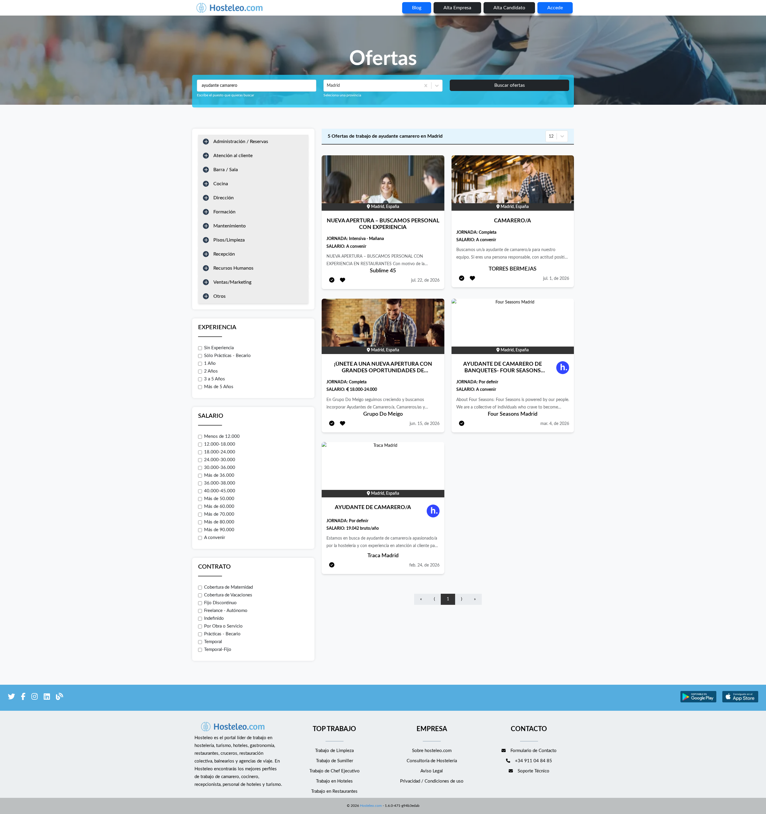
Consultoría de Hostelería (432, 761)
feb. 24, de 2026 (424, 565)
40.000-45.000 (219, 491)
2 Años (211, 371)
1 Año (210, 363)
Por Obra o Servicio (223, 626)
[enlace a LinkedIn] (47, 697)
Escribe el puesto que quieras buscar (225, 95)
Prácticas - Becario (222, 634)
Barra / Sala (225, 169)
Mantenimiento (229, 226)
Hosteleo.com (371, 805)
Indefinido (214, 618)
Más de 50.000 (219, 498)
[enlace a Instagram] (34, 697)
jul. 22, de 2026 (425, 280)
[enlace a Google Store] (698, 701)
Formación (224, 211)
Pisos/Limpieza (229, 240)
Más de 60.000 (219, 506)
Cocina (220, 183)
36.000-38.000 (219, 483)
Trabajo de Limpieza (334, 750)
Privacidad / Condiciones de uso (431, 781)
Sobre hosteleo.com (432, 750)
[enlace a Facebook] (23, 697)
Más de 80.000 (219, 522)
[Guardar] (342, 280)
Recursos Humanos (233, 268)
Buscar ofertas (509, 85)
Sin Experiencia (219, 348)
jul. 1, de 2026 (556, 279)
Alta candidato (509, 7)
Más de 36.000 (219, 475)
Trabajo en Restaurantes (334, 791)
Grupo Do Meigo (383, 414)
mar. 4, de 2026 (554, 424)
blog (416, 7)
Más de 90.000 (219, 530)
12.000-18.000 (219, 444)
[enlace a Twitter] (11, 697)
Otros (219, 296)
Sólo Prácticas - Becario (227, 355)
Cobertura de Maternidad (228, 587)
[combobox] (327, 85)
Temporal (213, 642)
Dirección (223, 197)
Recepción (224, 254)
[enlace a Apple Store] (740, 701)
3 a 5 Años (214, 379)
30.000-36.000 (219, 467)
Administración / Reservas (240, 141)
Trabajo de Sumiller (334, 761)
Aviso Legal (431, 771)
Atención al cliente (233, 155)
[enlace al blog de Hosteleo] (59, 697)
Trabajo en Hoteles (334, 781)
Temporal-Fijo (217, 649)
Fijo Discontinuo (220, 603)
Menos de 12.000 (222, 436)
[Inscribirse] (331, 280)
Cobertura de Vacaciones (228, 595)
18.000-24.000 (219, 452)
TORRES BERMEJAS (512, 269)
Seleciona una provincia (342, 95)
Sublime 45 (383, 271)
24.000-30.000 (219, 460)
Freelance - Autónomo (225, 610)
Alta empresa (457, 7)
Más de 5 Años (218, 387)
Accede (555, 7)
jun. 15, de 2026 (425, 424)
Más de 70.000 (219, 514)
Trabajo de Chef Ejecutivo (334, 771)
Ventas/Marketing (232, 282)
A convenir (214, 537)
